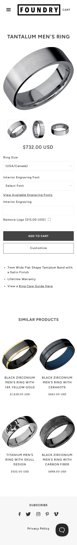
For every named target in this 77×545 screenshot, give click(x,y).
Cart (66, 9)
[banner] (39, 10)
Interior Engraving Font (21, 177)
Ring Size (10, 157)
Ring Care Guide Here (36, 286)
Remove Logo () (24, 220)
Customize (38, 248)
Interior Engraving (17, 202)
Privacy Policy (38, 528)
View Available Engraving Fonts (28, 195)
